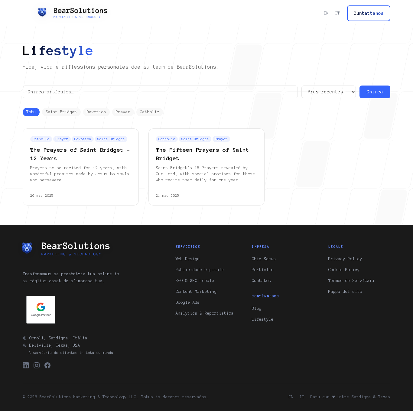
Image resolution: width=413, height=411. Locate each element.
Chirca (375, 91)
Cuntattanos (369, 13)
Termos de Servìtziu (351, 281)
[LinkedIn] (26, 365)
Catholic (149, 112)
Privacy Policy (345, 259)
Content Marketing (196, 292)
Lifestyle (263, 319)
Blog (257, 308)
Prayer (123, 112)
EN (326, 13)
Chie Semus (264, 259)
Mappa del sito (345, 292)
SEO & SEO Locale (195, 281)
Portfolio (263, 270)
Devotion (96, 112)
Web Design (188, 259)
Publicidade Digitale (200, 270)
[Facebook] (47, 365)
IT (337, 13)
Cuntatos (261, 281)
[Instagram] (37, 365)
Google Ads (188, 302)
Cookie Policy (344, 270)
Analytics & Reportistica (205, 313)
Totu (31, 112)
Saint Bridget (61, 112)
